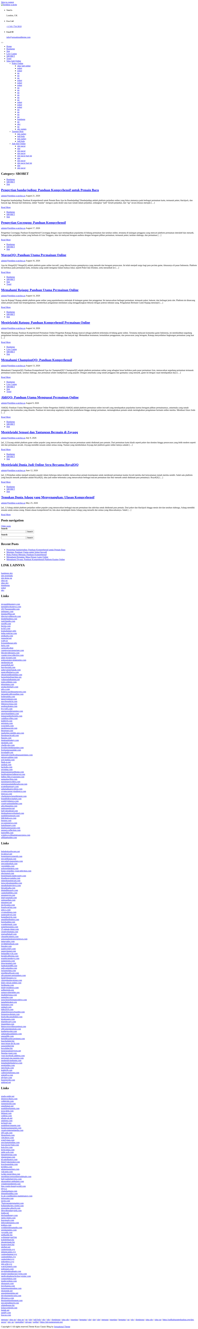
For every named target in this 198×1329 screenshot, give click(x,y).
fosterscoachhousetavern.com (13, 691)
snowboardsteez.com (10, 713)
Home (9, 46)
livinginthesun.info (9, 643)
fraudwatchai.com (8, 907)
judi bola (21, 136)
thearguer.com (7, 730)
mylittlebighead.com (9, 944)
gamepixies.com (8, 961)
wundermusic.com (9, 924)
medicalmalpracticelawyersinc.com (16, 1276)
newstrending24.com (10, 1303)
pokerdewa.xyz (7, 1261)
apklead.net (6, 1082)
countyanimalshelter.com (11, 803)
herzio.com (6, 626)
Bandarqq (10, 49)
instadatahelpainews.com (11, 1063)
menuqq (4, 1319)
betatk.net (5, 1310)
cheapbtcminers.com (9, 936)
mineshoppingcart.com (10, 880)
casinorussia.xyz (8, 1249)
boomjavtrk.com (8, 1080)
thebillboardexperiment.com (13, 1038)
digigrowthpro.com (9, 1099)
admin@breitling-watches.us (13, 196)
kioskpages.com (8, 1019)
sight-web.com (7, 1152)
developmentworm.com (11, 1295)
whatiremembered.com (10, 1184)
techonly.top (6, 1123)
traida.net (5, 1213)
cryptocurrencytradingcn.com (13, 791)
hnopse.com (6, 820)
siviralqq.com (7, 769)
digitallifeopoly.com (9, 890)
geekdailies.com (8, 1065)
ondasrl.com (6, 1007)
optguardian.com (8, 900)
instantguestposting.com (11, 1288)
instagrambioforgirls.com (11, 716)
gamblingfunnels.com (10, 1108)
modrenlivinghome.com (11, 1060)
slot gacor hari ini (24, 156)
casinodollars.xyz (8, 1257)
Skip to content (7, 2)
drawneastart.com (8, 963)
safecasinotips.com (9, 968)
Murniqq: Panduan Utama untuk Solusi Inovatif (26, 552)
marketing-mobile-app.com (12, 733)
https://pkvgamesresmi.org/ (51, 1322)
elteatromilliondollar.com (11, 674)
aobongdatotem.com (9, 868)
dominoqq (5, 585)
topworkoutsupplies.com (11, 883)
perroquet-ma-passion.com (12, 1058)
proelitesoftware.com (10, 973)
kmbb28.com (6, 1070)
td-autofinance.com (9, 1159)
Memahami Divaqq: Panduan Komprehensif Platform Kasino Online (35, 559)
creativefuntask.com (9, 931)
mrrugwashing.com (9, 757)
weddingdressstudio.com (11, 1227)
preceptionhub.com (9, 863)
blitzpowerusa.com (9, 704)
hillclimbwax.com (8, 818)
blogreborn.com (8, 1135)
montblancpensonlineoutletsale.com (16, 1176)
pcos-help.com (7, 1111)
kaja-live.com (7, 1147)
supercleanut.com (8, 951)
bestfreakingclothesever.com (13, 774)
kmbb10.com (6, 721)
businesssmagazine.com (11, 1128)
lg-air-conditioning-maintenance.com (16, 1196)
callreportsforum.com (10, 1072)
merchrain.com (7, 1068)
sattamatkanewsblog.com (11, 789)
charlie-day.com (8, 745)
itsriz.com (5, 645)
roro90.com (6, 623)
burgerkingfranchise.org (11, 677)
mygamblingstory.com (10, 604)
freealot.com (6, 946)
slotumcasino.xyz (8, 1252)
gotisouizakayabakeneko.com (13, 660)
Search (4, 528)
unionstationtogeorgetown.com (14, 939)
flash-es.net (6, 762)
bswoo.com (6, 1315)
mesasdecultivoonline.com (12, 694)
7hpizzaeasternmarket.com (12, 1203)
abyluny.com (6, 1077)
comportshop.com (8, 1278)
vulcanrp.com (7, 1171)
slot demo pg (6, 578)
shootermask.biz (8, 1242)
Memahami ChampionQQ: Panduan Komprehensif (36, 360)
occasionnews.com (9, 823)
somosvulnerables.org (10, 992)
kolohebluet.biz (7, 1240)
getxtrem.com (7, 723)
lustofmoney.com (8, 825)
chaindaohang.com (9, 1191)
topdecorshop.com (9, 1281)
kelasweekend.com (9, 1308)
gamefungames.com (9, 927)
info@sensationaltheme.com (18, 37)
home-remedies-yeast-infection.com (16, 871)
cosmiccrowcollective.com (12, 655)
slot (18, 148)
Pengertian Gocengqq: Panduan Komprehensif (33, 222)
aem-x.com (6, 910)
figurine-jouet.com (9, 1053)
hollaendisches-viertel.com (12, 1205)
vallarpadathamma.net (10, 679)
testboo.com (6, 1225)
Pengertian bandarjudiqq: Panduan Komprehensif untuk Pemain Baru (50, 190)
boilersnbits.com (8, 696)
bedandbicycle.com (9, 953)
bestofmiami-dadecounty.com (13, 876)
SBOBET (10, 56)
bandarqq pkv (7, 573)
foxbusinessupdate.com (11, 750)
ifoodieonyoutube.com (10, 878)
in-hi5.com (5, 628)
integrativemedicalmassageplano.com (17, 755)
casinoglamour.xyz (9, 1254)
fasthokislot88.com (9, 966)
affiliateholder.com (9, 837)
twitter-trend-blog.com (10, 1174)
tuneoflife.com (7, 832)
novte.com (5, 1201)
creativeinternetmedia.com (12, 1130)
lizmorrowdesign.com (10, 1014)
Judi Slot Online (19, 143)
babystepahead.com (9, 811)
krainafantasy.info (8, 631)
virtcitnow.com (7, 1137)
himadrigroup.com (9, 1154)
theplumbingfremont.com (11, 1300)
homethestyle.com (8, 917)
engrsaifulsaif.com (9, 934)
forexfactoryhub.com (10, 1145)
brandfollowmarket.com (11, 798)
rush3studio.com (8, 621)
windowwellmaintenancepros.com (15, 835)
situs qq (4, 580)
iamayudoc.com (8, 941)
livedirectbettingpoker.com (12, 747)
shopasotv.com (7, 1283)
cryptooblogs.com (8, 912)
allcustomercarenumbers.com (13, 975)
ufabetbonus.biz (8, 1305)
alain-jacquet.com (8, 657)
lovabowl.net (6, 854)
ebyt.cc (4, 1188)
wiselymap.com (7, 1140)
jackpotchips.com (8, 970)
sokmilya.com (7, 1075)
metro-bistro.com (8, 1218)
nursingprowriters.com (10, 781)
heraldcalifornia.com (9, 956)
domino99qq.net (8, 614)
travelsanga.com (8, 1286)
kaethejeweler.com (9, 1031)
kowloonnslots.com (9, 1164)
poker (19, 68)
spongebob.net (7, 665)
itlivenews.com (7, 1298)
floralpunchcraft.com (10, 735)
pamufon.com (7, 997)
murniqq (74, 1319)
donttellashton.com (9, 619)
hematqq (83, 1319)
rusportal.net (6, 638)
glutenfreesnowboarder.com (13, 1012)
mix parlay (21, 134)
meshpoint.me (7, 662)
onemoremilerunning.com (12, 711)
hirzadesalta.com (8, 888)
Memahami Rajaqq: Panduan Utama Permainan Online (40, 290)
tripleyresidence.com (10, 987)
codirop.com (6, 1116)
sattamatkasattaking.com (11, 1034)
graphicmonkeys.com (10, 958)
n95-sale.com (6, 1133)
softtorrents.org (7, 990)
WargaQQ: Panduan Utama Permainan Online (33, 255)
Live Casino (11, 54)
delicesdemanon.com (10, 1223)
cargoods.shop (7, 648)
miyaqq (28, 1322)
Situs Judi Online (13, 61)
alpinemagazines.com (10, 1169)
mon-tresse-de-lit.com (10, 1043)
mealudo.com (7, 743)
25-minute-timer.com (10, 929)
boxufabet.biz (7, 1048)
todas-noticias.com (9, 633)
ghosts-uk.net (6, 1118)
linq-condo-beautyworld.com (13, 1186)
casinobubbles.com (9, 893)
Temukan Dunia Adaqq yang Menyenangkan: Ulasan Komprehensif (47, 497)
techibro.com (6, 1167)
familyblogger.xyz (8, 978)
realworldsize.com (9, 682)
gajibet (36, 1322)
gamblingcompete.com (10, 1125)
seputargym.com (8, 895)
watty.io (4, 640)
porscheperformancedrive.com (14, 1000)
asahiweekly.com (8, 948)
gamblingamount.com (10, 815)
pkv (18, 124)
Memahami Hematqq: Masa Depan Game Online (27, 557)
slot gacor (21, 146)
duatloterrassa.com (9, 995)
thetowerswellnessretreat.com (13, 1026)
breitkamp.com (7, 985)
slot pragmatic (7, 575)
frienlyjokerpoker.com (10, 1162)
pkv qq (11, 1322)
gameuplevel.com (8, 914)
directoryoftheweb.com (11, 616)
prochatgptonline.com (10, 1142)
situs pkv (5, 583)
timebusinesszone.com (10, 828)
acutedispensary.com (10, 786)
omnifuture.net (7, 1106)
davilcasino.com (8, 905)
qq (18, 73)
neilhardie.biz (7, 1235)
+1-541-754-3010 (14, 26)
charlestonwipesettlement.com (14, 796)
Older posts (6, 526)
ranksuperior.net (8, 808)
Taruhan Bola (17, 131)
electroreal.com (7, 873)
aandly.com (6, 1312)
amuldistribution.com (10, 919)
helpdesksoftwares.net (10, 851)
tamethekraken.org (9, 1002)
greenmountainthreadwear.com (14, 784)
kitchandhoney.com (9, 1215)
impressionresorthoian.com (12, 772)
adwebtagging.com (9, 806)
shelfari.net (5, 1247)
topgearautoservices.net (11, 1051)
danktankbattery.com (10, 740)
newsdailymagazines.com (12, 861)
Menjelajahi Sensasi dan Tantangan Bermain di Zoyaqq (39, 432)
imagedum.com (7, 1024)
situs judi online (24, 66)
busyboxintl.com (8, 667)
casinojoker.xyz (7, 1259)
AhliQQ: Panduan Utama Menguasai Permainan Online (40, 397)
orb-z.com (5, 689)
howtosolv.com (7, 1220)
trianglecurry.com (8, 1021)
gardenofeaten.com (9, 706)
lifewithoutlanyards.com (11, 1210)
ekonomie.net (7, 1291)
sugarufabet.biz (7, 1046)
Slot (8, 51)
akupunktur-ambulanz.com (12, 1181)
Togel (8, 58)
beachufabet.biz (7, 1041)
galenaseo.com (7, 1269)
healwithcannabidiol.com (11, 1017)
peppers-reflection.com (10, 830)
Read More (6, 207)
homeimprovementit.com (11, 856)
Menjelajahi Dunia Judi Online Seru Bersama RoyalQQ (40, 464)
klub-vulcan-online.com (11, 983)
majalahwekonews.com (11, 606)
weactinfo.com (7, 726)
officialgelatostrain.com (11, 1029)
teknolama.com (7, 684)
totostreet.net (6, 902)
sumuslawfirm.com (9, 779)
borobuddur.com (8, 922)
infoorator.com (7, 1198)
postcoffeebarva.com (10, 672)
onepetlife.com (7, 1036)
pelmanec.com (7, 611)
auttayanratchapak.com (11, 670)
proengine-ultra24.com (10, 1208)
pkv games (21, 129)
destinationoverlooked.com (12, 813)
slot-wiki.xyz (6, 1264)
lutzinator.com (7, 1004)
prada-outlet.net (7, 1096)
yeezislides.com (7, 866)
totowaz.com (6, 794)
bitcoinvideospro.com (10, 653)
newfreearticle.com (9, 701)
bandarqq (21, 119)
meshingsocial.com (9, 728)
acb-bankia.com (8, 760)
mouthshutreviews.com (11, 885)
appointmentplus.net (9, 1293)
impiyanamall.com (9, 897)
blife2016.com (7, 1009)
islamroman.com (8, 1157)
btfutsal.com (6, 1113)
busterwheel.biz (7, 1244)
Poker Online (17, 63)
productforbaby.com (9, 687)
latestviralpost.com (9, 699)
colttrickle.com (7, 1101)
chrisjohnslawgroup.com (11, 980)
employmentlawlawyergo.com (14, 1274)
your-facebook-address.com (13, 1055)
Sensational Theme (62, 1326)
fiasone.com (6, 738)
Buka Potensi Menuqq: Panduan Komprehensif (26, 554)
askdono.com (6, 1120)
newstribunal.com (8, 859)
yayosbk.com (6, 1232)
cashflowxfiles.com (9, 718)
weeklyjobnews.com (10, 801)
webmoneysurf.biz (9, 1237)
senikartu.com (7, 636)
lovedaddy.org (7, 752)
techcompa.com (7, 1150)
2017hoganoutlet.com (10, 609)
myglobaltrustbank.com (11, 1271)
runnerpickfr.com (8, 1103)
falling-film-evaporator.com (12, 777)
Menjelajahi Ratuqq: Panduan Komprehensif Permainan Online (45, 322)
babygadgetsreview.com (11, 1179)
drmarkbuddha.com (9, 1193)
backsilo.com (6, 767)
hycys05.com (6, 709)
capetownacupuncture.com (12, 650)
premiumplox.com (9, 1230)
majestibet (19, 1322)
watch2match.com (9, 1266)
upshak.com (6, 764)
